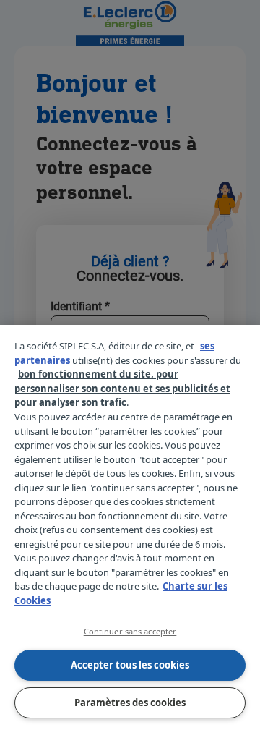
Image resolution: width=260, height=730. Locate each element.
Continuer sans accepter (130, 631)
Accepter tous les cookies (130, 664)
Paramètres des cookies (130, 702)
